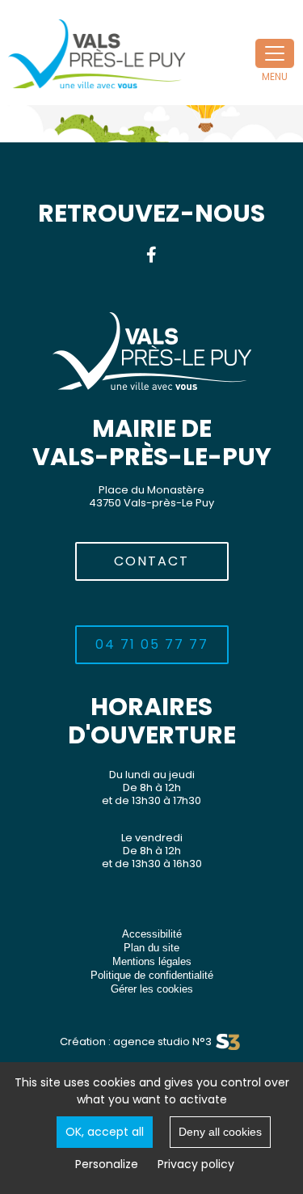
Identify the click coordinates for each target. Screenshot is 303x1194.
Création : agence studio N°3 (136, 1041)
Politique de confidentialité (151, 975)
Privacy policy (196, 1164)
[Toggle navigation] (275, 53)
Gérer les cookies (152, 989)
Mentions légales (151, 961)
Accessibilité (152, 934)
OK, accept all (104, 1132)
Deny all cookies (220, 1131)
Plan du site (151, 948)
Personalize (106, 1164)
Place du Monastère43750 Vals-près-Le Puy (151, 496)
